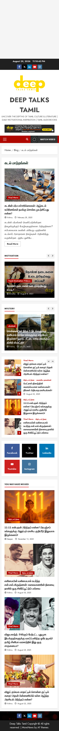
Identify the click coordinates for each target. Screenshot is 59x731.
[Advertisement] (29, 29)
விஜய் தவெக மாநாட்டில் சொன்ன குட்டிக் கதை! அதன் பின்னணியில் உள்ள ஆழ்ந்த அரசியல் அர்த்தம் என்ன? (13, 367)
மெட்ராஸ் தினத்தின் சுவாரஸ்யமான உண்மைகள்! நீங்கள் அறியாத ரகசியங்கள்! (13, 387)
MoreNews (28, 727)
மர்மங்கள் (12, 326)
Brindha (12, 293)
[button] (5, 139)
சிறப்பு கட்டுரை (29, 380)
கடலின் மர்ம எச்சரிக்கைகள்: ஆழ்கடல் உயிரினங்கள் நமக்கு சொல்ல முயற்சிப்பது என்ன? (29, 185)
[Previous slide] (48, 256)
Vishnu (10, 217)
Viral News (13, 197)
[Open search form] (27, 139)
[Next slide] (52, 256)
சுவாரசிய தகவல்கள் (43, 380)
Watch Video (47, 139)
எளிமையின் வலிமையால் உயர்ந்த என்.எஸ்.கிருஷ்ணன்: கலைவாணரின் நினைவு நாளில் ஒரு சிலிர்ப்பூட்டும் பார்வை (13, 426)
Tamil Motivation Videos (19, 281)
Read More (14, 244)
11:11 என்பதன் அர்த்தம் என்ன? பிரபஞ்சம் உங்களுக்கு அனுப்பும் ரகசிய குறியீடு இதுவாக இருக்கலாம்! (13, 407)
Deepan (10, 539)
